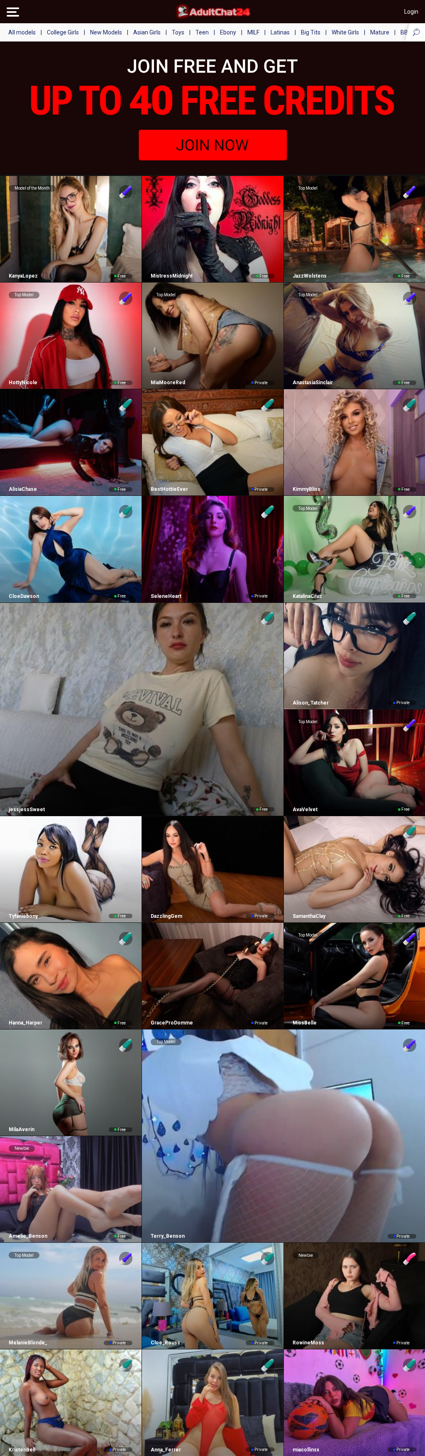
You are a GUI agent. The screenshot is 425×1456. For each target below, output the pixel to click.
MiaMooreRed (168, 382)
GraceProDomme (172, 1023)
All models (22, 32)
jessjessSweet (27, 809)
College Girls (63, 32)
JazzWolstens (310, 276)
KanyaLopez (23, 276)
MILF (253, 32)
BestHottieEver (169, 489)
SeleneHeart (166, 596)
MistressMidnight (172, 276)
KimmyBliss (306, 489)
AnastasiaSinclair (313, 382)
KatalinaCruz (307, 596)
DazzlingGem (166, 916)
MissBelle (305, 1023)
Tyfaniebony (23, 916)
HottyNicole (23, 382)
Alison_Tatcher (311, 703)
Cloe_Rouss (165, 1343)
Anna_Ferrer (166, 1450)
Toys (178, 32)
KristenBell (22, 1450)
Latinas (280, 32)
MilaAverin (21, 1129)
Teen (202, 32)
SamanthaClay (309, 916)
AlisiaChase (23, 489)
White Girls (345, 32)
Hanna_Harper (25, 1023)
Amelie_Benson (28, 1236)
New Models (106, 32)
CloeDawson (24, 596)
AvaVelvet (305, 809)
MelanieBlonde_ (28, 1343)
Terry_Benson (168, 1236)
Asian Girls (147, 32)
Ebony (228, 32)
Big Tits (310, 32)
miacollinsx (306, 1450)
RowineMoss (308, 1343)
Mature (379, 32)
